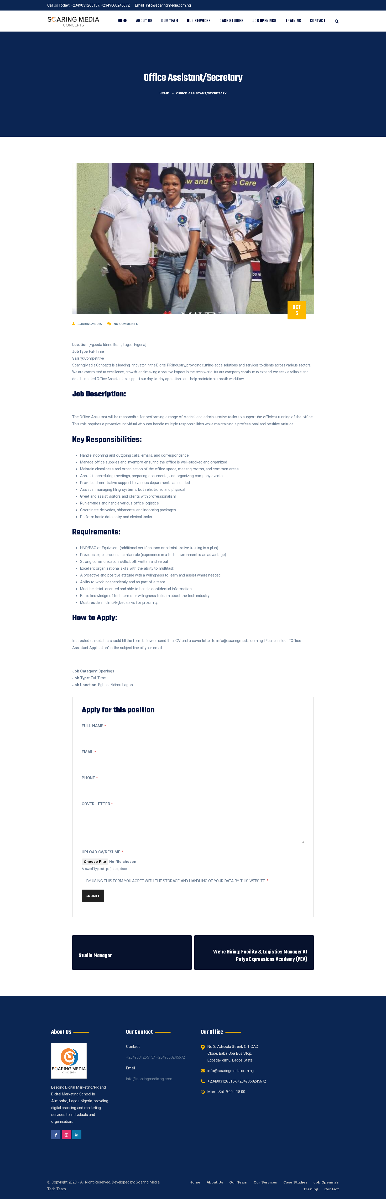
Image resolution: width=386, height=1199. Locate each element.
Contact (318, 21)
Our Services (199, 21)
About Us (144, 21)
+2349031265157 (141, 1057)
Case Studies (231, 21)
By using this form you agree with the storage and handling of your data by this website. (177, 881)
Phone (90, 777)
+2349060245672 (170, 1057)
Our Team (169, 21)
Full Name (94, 725)
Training (293, 21)
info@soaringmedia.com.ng (168, 5)
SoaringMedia (89, 323)
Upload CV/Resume (102, 852)
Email (89, 751)
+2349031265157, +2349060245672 (100, 5)
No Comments (126, 323)
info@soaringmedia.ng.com (149, 1078)
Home (122, 21)
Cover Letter (97, 804)
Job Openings (264, 21)
